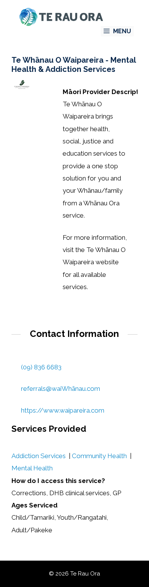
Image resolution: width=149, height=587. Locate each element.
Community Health (99, 456)
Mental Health (32, 468)
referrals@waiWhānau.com (60, 388)
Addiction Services (38, 456)
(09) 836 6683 (41, 367)
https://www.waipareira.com (62, 410)
